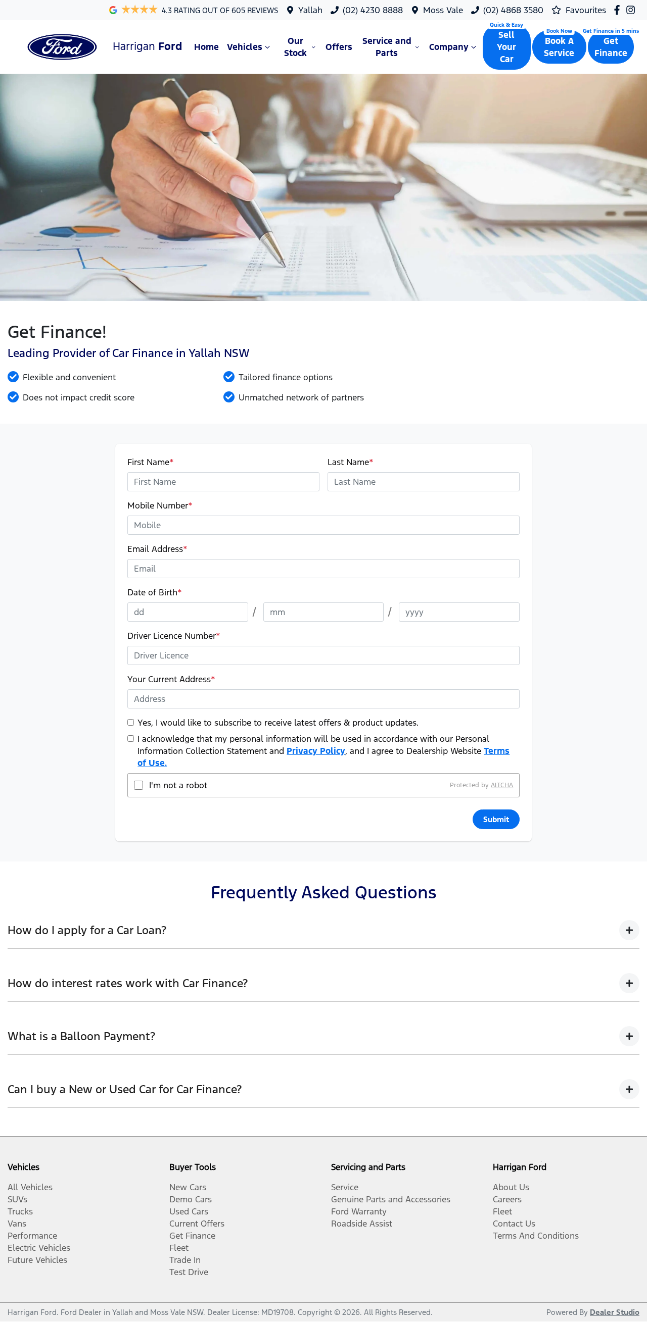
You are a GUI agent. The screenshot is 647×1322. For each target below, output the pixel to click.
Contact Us (514, 1223)
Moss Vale (443, 10)
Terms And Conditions (536, 1235)
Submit (496, 819)
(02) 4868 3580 (513, 10)
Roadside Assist (361, 1223)
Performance (32, 1235)
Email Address (157, 548)
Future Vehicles (37, 1259)
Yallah (310, 10)
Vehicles (244, 47)
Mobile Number (160, 505)
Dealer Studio (614, 1312)
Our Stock (295, 47)
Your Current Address (171, 679)
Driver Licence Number (173, 635)
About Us (511, 1187)
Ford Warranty (359, 1211)
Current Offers (196, 1223)
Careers (507, 1199)
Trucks (20, 1211)
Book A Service (559, 47)
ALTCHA (502, 785)
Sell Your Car (506, 47)
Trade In (185, 1259)
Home (206, 47)
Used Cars (188, 1211)
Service (344, 1187)
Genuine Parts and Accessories (390, 1199)
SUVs (17, 1199)
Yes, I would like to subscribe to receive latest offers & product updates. (278, 722)
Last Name (351, 462)
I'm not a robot (178, 785)
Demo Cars (190, 1199)
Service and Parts (386, 47)
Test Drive (188, 1272)
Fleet (179, 1247)
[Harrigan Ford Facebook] (619, 10)
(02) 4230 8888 (373, 10)
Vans (17, 1223)
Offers (339, 47)
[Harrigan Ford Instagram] (632, 10)
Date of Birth (154, 592)
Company (449, 47)
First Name (150, 462)
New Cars (187, 1187)
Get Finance (610, 47)
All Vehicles (30, 1187)
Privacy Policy (316, 750)
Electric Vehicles (39, 1247)
